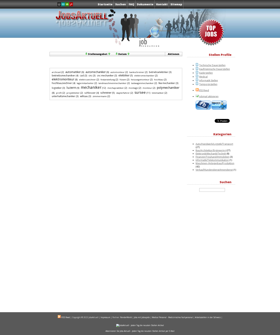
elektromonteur (63, 79)
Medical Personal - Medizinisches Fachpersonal (172, 317)
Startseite (105, 4)
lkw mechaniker (166, 83)
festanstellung (108, 79)
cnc (90, 75)
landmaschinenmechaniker (112, 83)
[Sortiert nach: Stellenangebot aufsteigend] (109, 54)
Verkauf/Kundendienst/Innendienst (214, 169)
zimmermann (100, 96)
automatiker (73, 72)
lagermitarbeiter (85, 83)
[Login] (71, 4)
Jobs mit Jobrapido (142, 317)
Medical (203, 76)
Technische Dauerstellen (212, 65)
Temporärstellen (208, 84)
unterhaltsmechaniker (63, 96)
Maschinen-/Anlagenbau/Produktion (215, 163)
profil (59, 92)
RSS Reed (204, 90)
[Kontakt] (63, 4)
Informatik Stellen (208, 80)
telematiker (158, 92)
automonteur (117, 72)
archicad (56, 72)
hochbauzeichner (62, 83)
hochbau (158, 79)
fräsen (123, 79)
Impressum (105, 317)
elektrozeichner (87, 79)
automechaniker (96, 72)
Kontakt (162, 4)
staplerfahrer (123, 92)
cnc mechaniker (105, 75)
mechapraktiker (115, 87)
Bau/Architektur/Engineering (211, 150)
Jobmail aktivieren (208, 96)
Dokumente (145, 4)
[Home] (59, 4)
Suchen (120, 4)
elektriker (124, 75)
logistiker (57, 87)
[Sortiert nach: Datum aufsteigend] (128, 54)
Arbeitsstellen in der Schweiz (208, 317)
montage (133, 87)
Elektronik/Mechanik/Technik (211, 153)
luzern (71, 87)
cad (82, 75)
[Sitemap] (67, 4)
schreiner (105, 92)
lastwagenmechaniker (142, 83)
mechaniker (91, 87)
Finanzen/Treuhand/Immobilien (212, 156)
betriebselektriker (158, 72)
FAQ (131, 4)
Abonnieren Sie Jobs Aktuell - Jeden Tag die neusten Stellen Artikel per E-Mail (140, 331)
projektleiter (73, 92)
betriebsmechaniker (63, 75)
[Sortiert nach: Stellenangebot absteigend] (86, 54)
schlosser (90, 92)
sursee (140, 92)
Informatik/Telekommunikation (212, 160)
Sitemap (176, 4)
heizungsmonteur (140, 79)
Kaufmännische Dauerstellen (214, 69)
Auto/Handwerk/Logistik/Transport (214, 144)
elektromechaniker (144, 75)
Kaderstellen (206, 72)
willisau (84, 96)
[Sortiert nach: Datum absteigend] (116, 54)
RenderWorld (126, 317)
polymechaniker (168, 88)
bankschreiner (136, 72)
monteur (147, 87)
